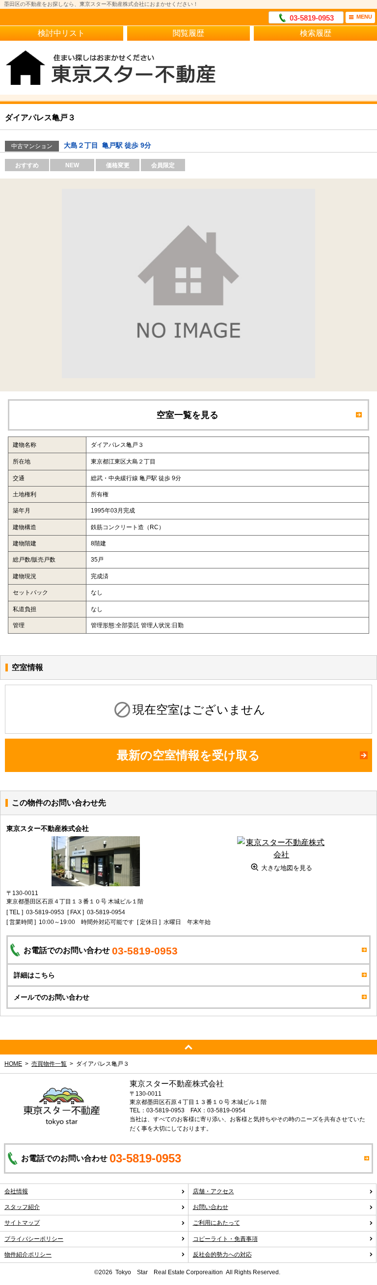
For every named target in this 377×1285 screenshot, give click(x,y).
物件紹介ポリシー (28, 1254)
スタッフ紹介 (22, 1207)
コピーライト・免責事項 (225, 1238)
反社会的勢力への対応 (222, 1254)
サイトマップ (22, 1222)
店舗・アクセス (213, 1191)
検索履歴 (315, 33)
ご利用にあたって (216, 1222)
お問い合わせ (210, 1207)
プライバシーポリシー (33, 1238)
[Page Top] (188, 1047)
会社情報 (16, 1191)
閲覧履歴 (188, 33)
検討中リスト (61, 33)
